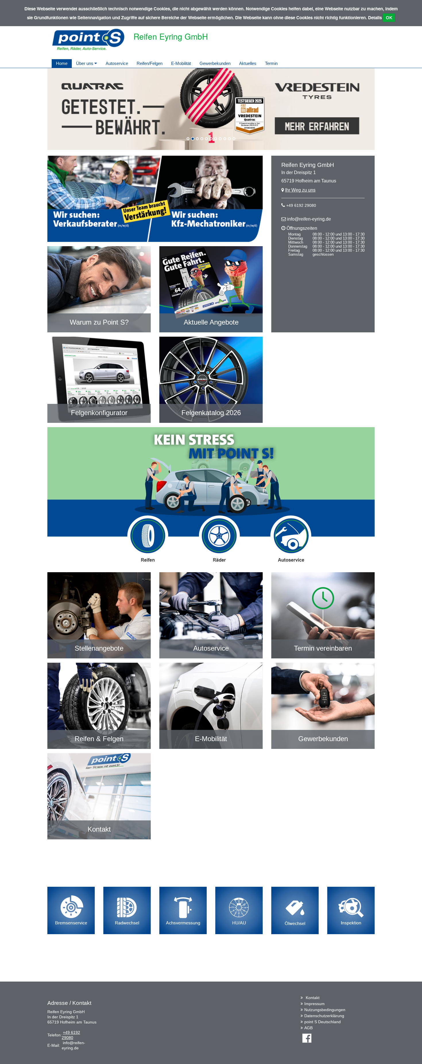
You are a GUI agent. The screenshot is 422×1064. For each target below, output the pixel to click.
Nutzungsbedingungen (324, 1009)
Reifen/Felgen (149, 63)
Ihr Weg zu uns (300, 190)
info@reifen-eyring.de (309, 219)
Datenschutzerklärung (324, 1015)
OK (389, 17)
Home (61, 63)
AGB (308, 1028)
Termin (271, 63)
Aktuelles (247, 63)
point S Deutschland (322, 1021)
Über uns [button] (85, 63)
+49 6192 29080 (301, 205)
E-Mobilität (181, 63)
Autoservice (117, 63)
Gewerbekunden (215, 63)
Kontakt (313, 997)
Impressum (314, 1003)
